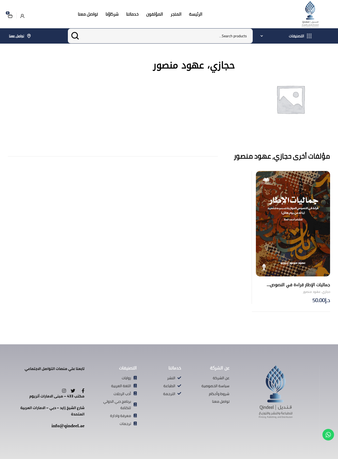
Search (75, 36)
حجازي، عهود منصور (316, 292)
